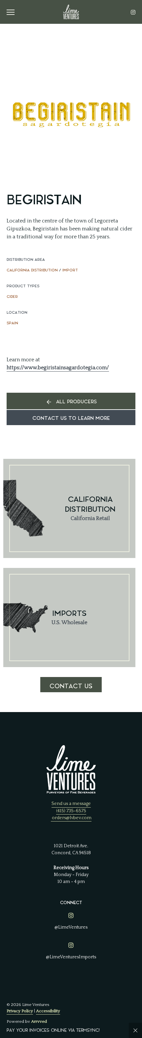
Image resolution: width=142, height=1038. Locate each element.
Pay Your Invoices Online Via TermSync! (53, 1030)
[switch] (13, 12)
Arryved (39, 1021)
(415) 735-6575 (71, 811)
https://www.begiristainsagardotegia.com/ (58, 368)
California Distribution (32, 270)
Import (70, 270)
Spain (12, 323)
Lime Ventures (71, 12)
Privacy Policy (20, 1011)
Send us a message (71, 803)
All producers (76, 401)
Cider (12, 297)
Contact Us (71, 686)
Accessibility (48, 1011)
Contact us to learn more (71, 418)
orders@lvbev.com (71, 817)
